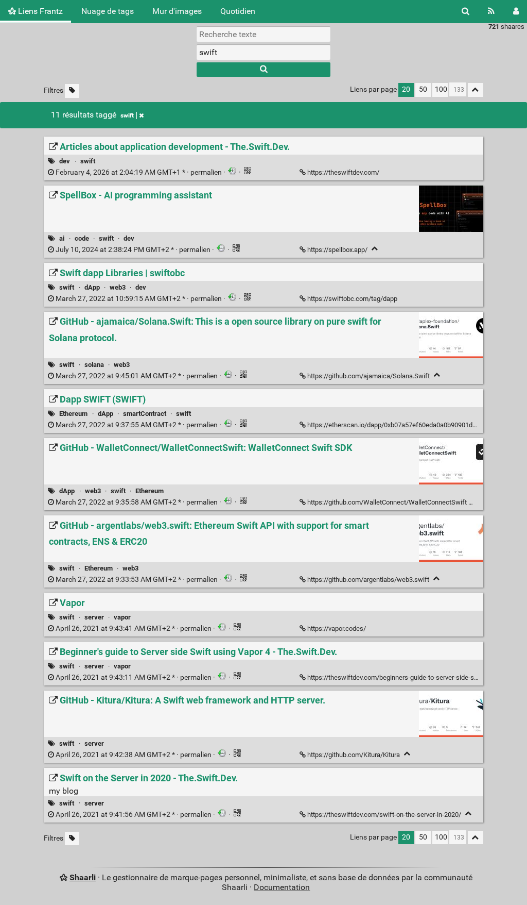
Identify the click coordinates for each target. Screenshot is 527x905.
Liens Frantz (39, 11)
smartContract (144, 413)
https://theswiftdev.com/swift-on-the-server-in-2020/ (384, 814)
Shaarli (82, 877)
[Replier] (375, 248)
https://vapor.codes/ (336, 628)
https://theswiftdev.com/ (343, 172)
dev (64, 161)
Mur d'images (177, 11)
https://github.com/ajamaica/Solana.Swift (368, 376)
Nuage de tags (107, 11)
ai (61, 238)
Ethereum (73, 413)
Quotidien (237, 11)
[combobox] (263, 52)
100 (441, 89)
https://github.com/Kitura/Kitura (353, 755)
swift (127, 115)
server (94, 617)
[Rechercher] (465, 11)
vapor (122, 617)
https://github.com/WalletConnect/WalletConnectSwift (387, 502)
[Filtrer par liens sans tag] (72, 91)
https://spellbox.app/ (337, 250)
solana (94, 364)
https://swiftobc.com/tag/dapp (352, 299)
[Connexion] (516, 11)
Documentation (282, 887)
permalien (138, 172)
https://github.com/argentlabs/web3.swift (368, 579)
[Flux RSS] (491, 11)
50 (423, 89)
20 (406, 89)
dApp (92, 287)
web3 (118, 287)
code (82, 238)
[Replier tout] (475, 90)
